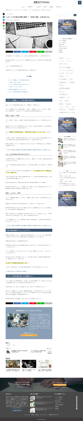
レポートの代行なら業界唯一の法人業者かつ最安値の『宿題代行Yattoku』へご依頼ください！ (29, 149)
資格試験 (60, 52)
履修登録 (62, 97)
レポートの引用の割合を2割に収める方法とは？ (19, 84)
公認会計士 (63, 82)
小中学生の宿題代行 (63, 48)
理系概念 (60, 50)
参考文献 (61, 85)
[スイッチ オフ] (75, 2)
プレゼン (70, 73)
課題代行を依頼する (29, 335)
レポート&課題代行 (63, 40)
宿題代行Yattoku (41, 2)
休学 (67, 76)
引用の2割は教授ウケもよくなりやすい (18, 89)
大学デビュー (62, 91)
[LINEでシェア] (4, 26)
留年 (61, 104)
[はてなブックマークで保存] (4, 20)
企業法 (62, 76)
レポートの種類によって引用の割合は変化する (19, 80)
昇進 (61, 100)
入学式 (71, 79)
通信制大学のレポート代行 (67, 112)
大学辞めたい (64, 94)
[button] (4, 29)
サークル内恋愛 (65, 67)
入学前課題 (63, 79)
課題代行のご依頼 (17, 410)
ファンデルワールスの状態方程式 (66, 70)
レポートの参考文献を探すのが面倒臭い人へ (19, 91)
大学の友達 (65, 88)
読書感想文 (72, 109)
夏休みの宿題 (61, 44)
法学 (67, 100)
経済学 (67, 106)
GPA (61, 58)
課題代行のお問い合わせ (60, 384)
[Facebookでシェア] (4, 17)
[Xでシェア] (4, 14)
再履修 (72, 82)
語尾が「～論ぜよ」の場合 (15, 82)
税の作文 (69, 104)
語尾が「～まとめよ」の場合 (15, 86)
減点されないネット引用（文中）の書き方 (17, 271)
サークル (64, 64)
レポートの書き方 (62, 42)
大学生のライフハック (63, 46)
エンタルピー (69, 58)
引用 (69, 97)
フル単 (62, 73)
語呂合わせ (63, 109)
